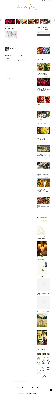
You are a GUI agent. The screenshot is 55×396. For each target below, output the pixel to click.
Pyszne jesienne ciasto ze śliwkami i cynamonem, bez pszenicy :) (43, 208)
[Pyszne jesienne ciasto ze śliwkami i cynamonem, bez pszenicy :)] (43, 200)
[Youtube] (49, 1)
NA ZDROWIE (39, 170)
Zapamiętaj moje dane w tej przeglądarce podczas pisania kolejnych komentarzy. (17, 84)
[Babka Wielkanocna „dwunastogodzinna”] (43, 66)
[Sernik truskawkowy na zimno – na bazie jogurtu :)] (21, 21)
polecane (38, 358)
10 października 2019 (7, 26)
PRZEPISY (38, 55)
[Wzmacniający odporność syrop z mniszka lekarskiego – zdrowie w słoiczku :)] (45, 21)
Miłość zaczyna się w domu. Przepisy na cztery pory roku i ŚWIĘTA (43, 122)
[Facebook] (42, 1)
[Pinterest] (48, 1)
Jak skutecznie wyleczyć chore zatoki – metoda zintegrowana (39, 368)
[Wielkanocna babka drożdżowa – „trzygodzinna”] (43, 50)
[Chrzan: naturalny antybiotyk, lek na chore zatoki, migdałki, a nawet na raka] (43, 148)
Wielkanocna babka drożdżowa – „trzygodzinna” (42, 58)
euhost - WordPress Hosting (32, 393)
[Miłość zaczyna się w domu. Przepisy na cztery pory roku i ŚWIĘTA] (33, 21)
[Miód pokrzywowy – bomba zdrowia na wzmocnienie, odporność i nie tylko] (43, 165)
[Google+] (46, 1)
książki (38, 119)
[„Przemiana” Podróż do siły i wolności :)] (10, 21)
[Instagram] (44, 1)
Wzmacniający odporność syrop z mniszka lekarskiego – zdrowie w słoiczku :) (44, 18)
